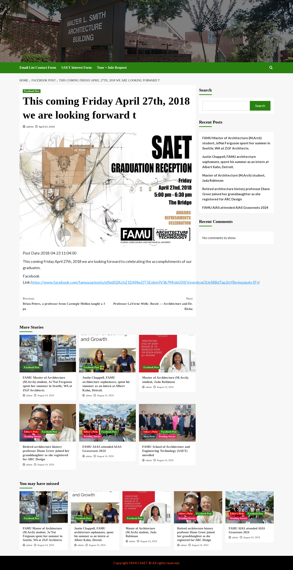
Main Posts (149, 436)
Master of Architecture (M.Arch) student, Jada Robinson (233, 177)
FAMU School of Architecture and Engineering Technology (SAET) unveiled (166, 451)
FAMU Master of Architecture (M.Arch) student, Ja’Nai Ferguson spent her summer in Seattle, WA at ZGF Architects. (236, 143)
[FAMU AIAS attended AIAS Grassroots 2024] (107, 423)
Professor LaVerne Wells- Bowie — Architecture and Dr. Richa (153, 304)
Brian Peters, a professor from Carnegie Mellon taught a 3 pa (64, 304)
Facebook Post (31, 91)
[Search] (271, 68)
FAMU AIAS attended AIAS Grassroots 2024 (235, 207)
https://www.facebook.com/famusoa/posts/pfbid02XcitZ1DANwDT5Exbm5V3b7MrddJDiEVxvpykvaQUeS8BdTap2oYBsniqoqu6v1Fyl (145, 282)
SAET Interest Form (76, 67)
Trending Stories (32, 436)
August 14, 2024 (45, 395)
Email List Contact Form (38, 67)
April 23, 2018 (47, 126)
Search (205, 90)
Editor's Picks (31, 431)
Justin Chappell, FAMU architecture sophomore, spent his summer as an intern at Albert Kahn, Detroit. (235, 162)
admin (30, 126)
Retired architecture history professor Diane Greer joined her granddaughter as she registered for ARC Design (236, 194)
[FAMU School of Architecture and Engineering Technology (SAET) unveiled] (167, 423)
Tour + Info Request (112, 67)
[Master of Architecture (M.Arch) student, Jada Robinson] (167, 353)
